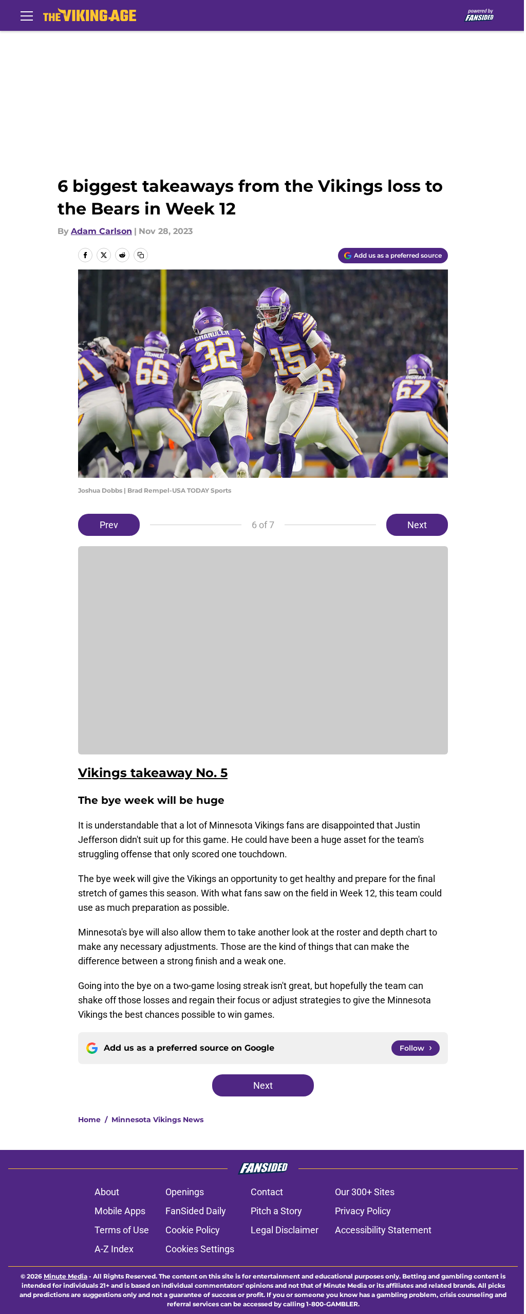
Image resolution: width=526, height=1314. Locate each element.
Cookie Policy (192, 1230)
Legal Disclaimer (284, 1230)
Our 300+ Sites (364, 1191)
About (107, 1191)
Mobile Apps (120, 1210)
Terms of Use (122, 1230)
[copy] (141, 255)
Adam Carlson (101, 231)
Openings (184, 1191)
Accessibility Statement (383, 1230)
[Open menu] (27, 15)
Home (89, 1119)
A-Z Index (114, 1249)
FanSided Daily (195, 1210)
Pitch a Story (276, 1210)
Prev (109, 524)
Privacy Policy (363, 1210)
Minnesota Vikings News (157, 1119)
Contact (267, 1191)
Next (417, 524)
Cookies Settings (199, 1249)
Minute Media (65, 1276)
